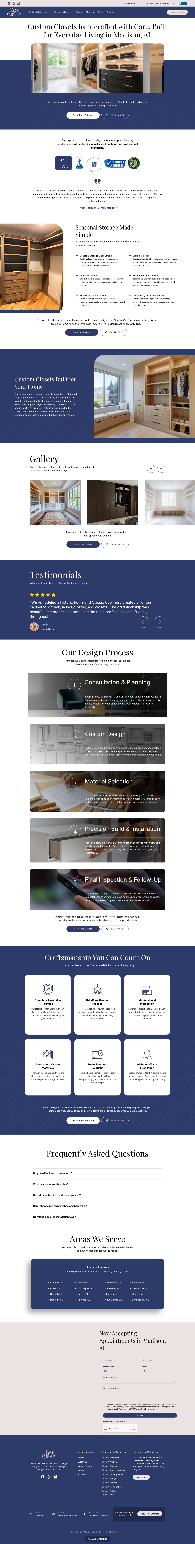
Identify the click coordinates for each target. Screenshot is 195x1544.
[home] (14, 12)
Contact (110, 12)
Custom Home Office (112, 1487)
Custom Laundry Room (112, 1474)
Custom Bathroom (110, 1458)
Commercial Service (63, 12)
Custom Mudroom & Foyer (114, 1470)
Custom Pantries (109, 1483)
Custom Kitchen (109, 1462)
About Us (82, 1462)
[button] (39, 12)
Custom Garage (109, 1478)
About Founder (85, 1466)
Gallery (79, 12)
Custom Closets (109, 1466)
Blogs (100, 12)
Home (81, 1458)
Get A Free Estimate (83, 115)
